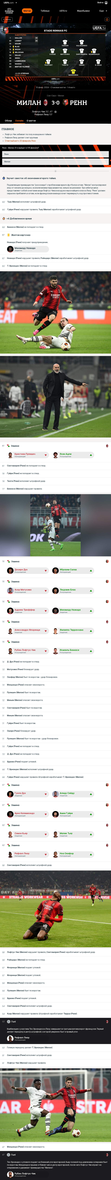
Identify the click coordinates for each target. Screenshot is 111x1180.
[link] (27, 10)
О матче (31, 121)
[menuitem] (29, 10)
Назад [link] (8, 19)
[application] (55, 54)
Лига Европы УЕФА (9, 10)
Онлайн (19, 121)
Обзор (8, 121)
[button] (102, 10)
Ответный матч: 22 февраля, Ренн (20, 141)
